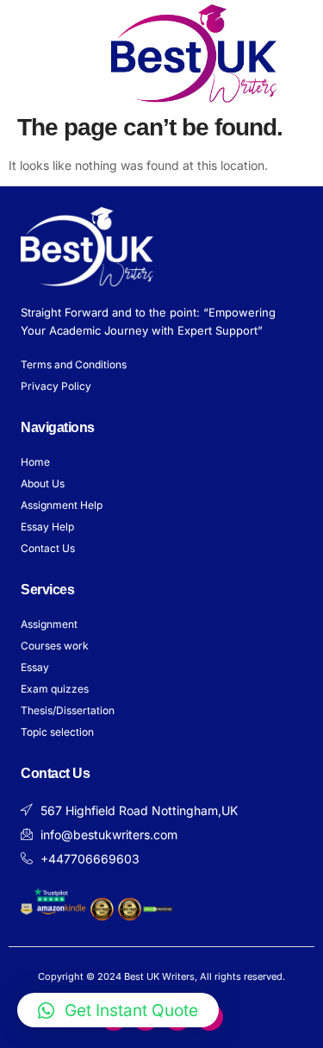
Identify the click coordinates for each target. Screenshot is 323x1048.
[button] (32, 53)
